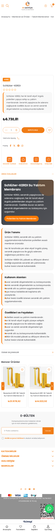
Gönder (48, 431)
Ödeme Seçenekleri (10, 352)
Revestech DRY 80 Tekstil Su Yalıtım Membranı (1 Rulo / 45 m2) (14, 394)
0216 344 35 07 (12, 476)
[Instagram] (25, 489)
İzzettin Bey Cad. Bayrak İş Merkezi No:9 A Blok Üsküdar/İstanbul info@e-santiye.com (25, 482)
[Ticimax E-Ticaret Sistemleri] (27, 522)
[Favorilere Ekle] (49, 130)
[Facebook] (21, 489)
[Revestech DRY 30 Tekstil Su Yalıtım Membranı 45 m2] (41, 377)
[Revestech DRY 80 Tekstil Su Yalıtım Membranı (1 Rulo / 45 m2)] (14, 377)
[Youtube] (30, 489)
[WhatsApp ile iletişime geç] (49, 508)
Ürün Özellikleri (8, 174)
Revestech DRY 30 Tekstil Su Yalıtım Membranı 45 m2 (41, 394)
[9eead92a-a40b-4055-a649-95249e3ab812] (21, 495)
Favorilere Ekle (22, 369)
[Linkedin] (34, 489)
